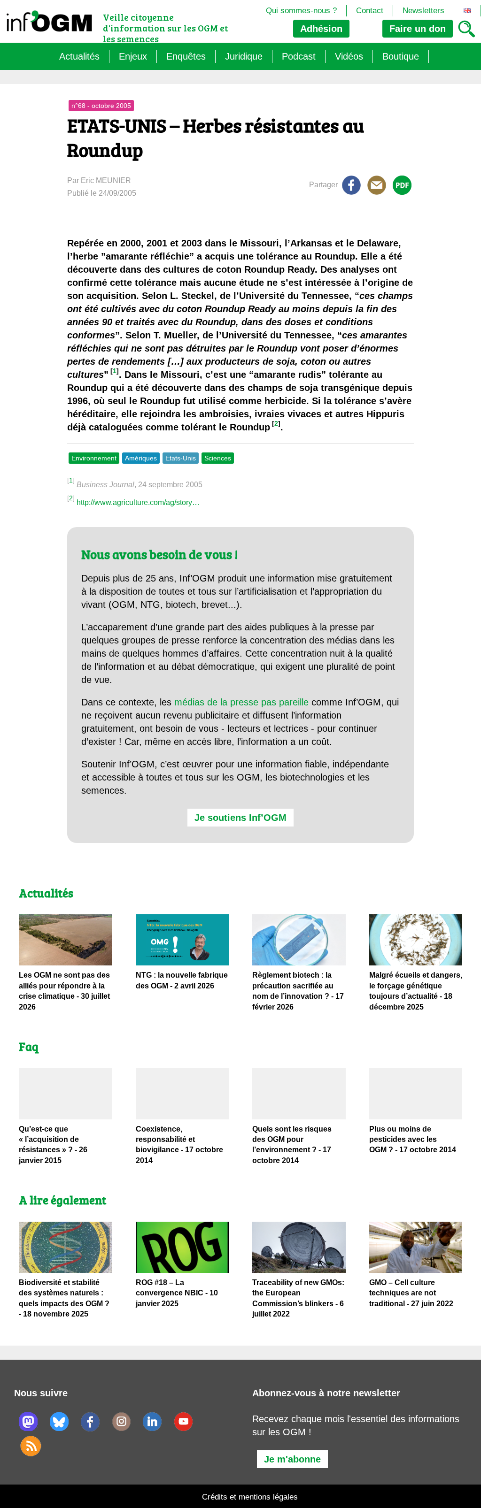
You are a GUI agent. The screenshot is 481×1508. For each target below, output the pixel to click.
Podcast (299, 56)
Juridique (244, 56)
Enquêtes (186, 56)
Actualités (79, 56)
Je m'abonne (292, 1459)
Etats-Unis (180, 458)
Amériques (141, 458)
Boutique (400, 56)
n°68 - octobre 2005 (101, 105)
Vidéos (349, 56)
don (417, 28)
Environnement (93, 458)
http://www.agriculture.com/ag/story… (138, 502)
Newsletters (423, 10)
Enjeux (133, 56)
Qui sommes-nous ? (301, 10)
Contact (369, 10)
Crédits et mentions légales (250, 1497)
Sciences (217, 458)
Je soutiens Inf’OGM (240, 817)
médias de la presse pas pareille (241, 702)
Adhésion (321, 28)
